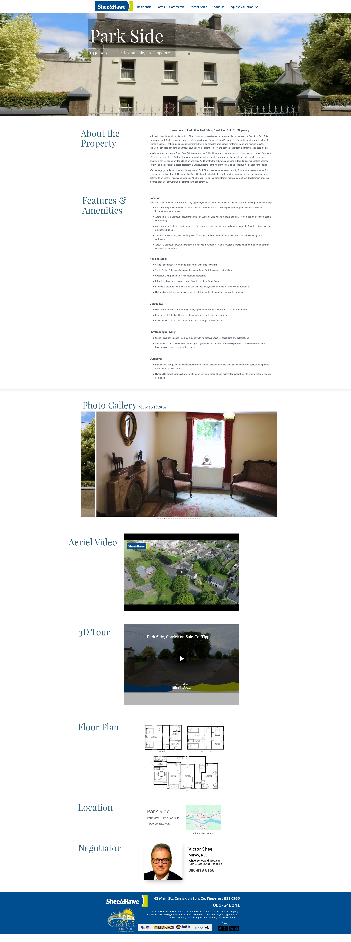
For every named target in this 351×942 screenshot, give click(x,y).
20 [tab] (199, 518)
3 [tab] (162, 518)
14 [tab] (186, 518)
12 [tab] (182, 518)
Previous (85, 464)
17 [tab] (193, 518)
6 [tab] (169, 518)
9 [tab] (175, 518)
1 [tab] (158, 518)
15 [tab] (188, 518)
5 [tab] (167, 518)
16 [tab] (191, 518)
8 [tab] (173, 518)
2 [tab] (160, 518)
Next (272, 464)
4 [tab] (164, 518)
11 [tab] (180, 518)
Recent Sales (198, 6)
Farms (161, 6)
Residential (144, 6)
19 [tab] (197, 518)
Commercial (177, 6)
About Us (217, 6)
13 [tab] (184, 518)
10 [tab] (178, 518)
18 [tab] (195, 518)
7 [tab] (171, 518)
